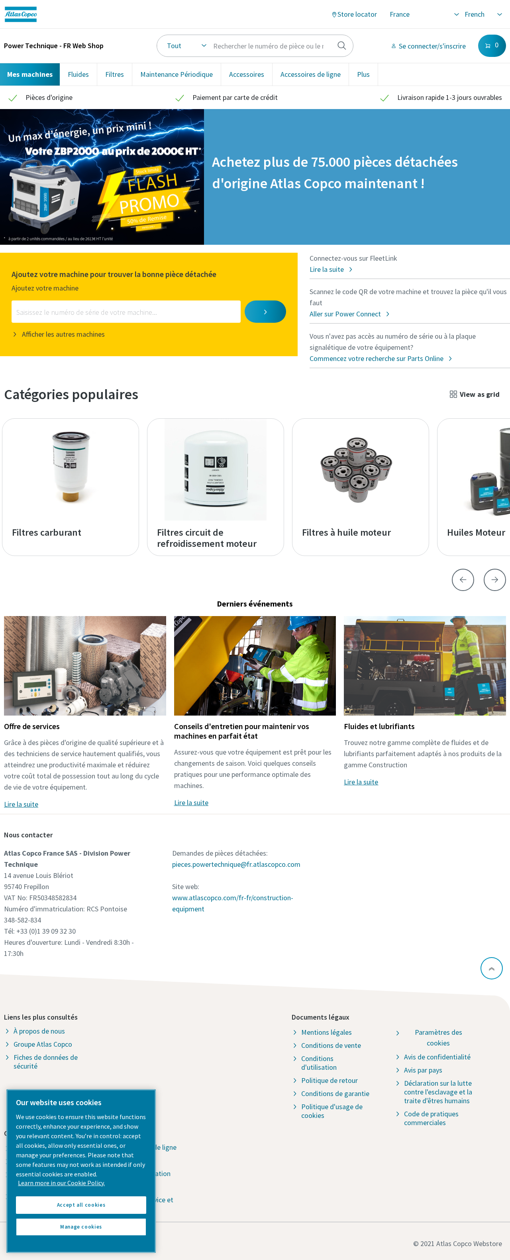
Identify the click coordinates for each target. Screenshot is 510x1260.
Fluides (78, 74)
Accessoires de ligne (310, 74)
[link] (93, 14)
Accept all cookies (81, 1204)
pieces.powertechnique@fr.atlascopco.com (236, 864)
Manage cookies (81, 1226)
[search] (342, 46)
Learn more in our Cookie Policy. (61, 1183)
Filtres (114, 74)
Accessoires (246, 74)
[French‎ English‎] (483, 14)
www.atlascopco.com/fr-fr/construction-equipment (232, 903)
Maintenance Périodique (176, 74)
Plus (363, 74)
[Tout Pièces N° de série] (255, 46)
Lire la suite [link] (21, 804)
